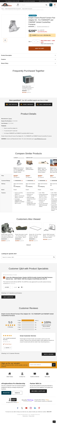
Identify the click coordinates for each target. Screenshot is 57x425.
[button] (26, 104)
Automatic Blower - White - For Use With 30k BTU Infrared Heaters (42, 170)
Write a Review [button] (48, 354)
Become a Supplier (38, 391)
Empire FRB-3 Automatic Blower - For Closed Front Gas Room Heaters (49, 236)
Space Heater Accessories (27, 8)
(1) (35, 26)
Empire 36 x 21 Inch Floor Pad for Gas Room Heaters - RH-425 (35, 236)
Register (6, 392)
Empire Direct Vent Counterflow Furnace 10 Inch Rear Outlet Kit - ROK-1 (28, 88)
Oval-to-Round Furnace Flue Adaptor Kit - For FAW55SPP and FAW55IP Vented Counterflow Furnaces (19, 170)
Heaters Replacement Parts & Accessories (13, 8)
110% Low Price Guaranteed (29, 1)
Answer (7, 287)
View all (28, 244)
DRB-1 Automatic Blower (29, 168)
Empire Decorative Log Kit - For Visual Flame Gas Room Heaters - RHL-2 (21, 236)
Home (2, 8)
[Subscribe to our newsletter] (54, 365)
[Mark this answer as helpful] (18, 287)
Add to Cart (39, 48)
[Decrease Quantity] (34, 41)
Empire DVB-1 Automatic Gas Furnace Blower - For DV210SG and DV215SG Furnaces (7, 236)
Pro (51, 4)
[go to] (28, 79)
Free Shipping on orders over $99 (12, 1)
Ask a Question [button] (8, 297)
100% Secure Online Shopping (45, 1)
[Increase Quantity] (38, 41)
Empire (10, 118)
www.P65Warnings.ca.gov (40, 138)
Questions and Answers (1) (43, 26)
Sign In (17, 392)
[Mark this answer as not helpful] (21, 287)
